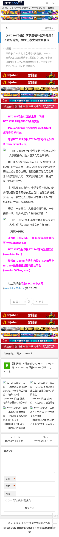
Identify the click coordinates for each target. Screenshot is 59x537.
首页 (7, 8)
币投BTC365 (35, 367)
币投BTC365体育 (19, 8)
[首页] (54, 515)
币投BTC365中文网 (31, 523)
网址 (8, 493)
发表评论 (49, 28)
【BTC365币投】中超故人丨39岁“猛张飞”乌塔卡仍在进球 (42, 424)
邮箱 (10, 486)
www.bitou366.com (14, 288)
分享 (41, 301)
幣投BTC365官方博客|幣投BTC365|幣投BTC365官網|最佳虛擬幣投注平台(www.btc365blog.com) (28, 265)
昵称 (10, 478)
